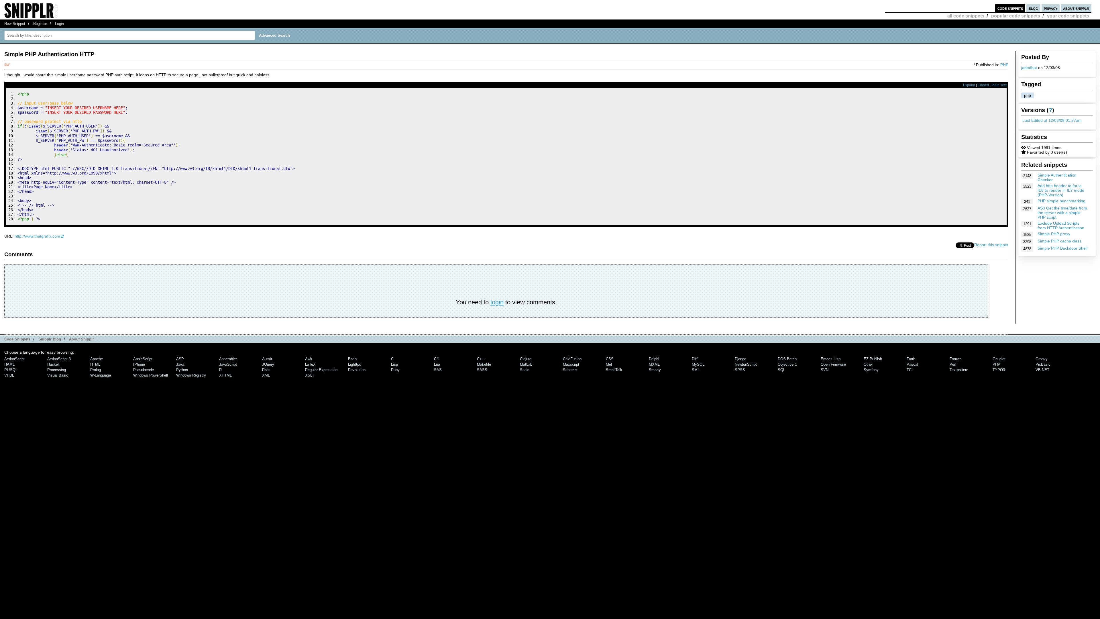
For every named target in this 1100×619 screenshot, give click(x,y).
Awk (308, 359)
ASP (180, 359)
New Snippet (14, 23)
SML (696, 370)
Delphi (654, 359)
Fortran (955, 359)
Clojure (525, 359)
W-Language (100, 375)
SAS (438, 370)
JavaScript (228, 364)
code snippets (1010, 8)
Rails (266, 370)
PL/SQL (10, 370)
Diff (695, 359)
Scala (524, 370)
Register (40, 23)
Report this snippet (991, 244)
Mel (609, 364)
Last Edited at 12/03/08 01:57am (1052, 120)
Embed (983, 85)
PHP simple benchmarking (1061, 201)
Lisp (394, 364)
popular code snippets (1015, 15)
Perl (953, 364)
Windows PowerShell (150, 375)
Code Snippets (17, 339)
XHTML (225, 375)
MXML (654, 364)
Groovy (1042, 359)
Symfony (871, 370)
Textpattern (959, 370)
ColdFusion (572, 359)
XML (266, 375)
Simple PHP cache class (1059, 241)
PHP (1004, 64)
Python (182, 370)
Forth (911, 359)
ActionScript (14, 359)
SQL (781, 370)
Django (740, 359)
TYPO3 (999, 370)
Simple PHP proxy (1054, 234)
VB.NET (1042, 370)
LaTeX (310, 364)
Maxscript (571, 364)
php (1027, 95)
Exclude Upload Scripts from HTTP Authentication (1061, 225)
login (497, 302)
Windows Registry (191, 375)
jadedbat (1029, 67)
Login (59, 23)
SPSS (740, 370)
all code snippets (965, 15)
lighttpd (354, 364)
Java (180, 364)
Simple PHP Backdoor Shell (1062, 248)
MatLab (526, 364)
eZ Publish (873, 359)
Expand (969, 85)
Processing (56, 370)
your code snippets (1068, 15)
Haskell (53, 364)
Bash (352, 359)
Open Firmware (833, 364)
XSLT (309, 375)
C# (436, 359)
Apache (96, 359)
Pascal (912, 364)
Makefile (484, 364)
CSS (610, 359)
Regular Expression (321, 370)
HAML (9, 364)
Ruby (395, 370)
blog (1033, 8)
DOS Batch (787, 359)
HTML (95, 364)
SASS (482, 370)
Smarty (655, 370)
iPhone (139, 364)
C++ (480, 359)
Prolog (95, 370)
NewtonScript (746, 364)
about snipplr (1076, 8)
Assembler (228, 359)
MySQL (698, 364)
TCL (910, 370)
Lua (437, 364)
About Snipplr (81, 339)
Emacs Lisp (830, 359)
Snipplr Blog (49, 339)
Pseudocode (143, 370)
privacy (1050, 8)
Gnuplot (999, 359)
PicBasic (1043, 364)
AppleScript (142, 359)
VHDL (9, 375)
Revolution (357, 370)
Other (868, 364)
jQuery (268, 364)
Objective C (787, 364)
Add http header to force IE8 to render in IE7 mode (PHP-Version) (1061, 190)
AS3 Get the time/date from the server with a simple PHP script (1062, 213)
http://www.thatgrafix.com (37, 236)
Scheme (570, 370)
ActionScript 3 (59, 359)
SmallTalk (614, 370)
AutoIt (267, 359)
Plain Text (999, 85)
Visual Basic (57, 375)
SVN (824, 370)
